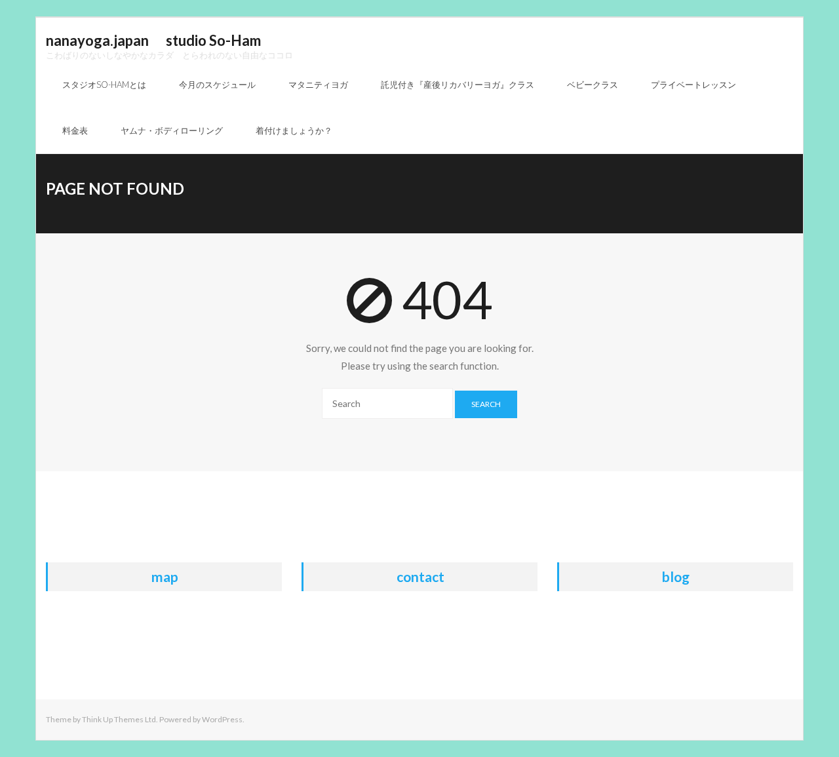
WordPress (222, 719)
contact (420, 576)
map (164, 576)
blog (676, 576)
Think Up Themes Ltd (119, 719)
